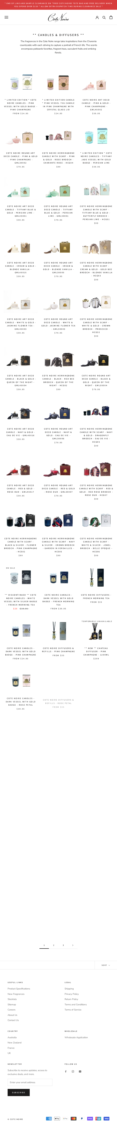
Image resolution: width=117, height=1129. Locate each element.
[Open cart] (111, 17)
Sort (105, 965)
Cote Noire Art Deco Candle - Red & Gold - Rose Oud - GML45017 (21, 488)
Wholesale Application (76, 1037)
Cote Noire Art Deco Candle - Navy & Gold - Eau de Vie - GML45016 (20, 432)
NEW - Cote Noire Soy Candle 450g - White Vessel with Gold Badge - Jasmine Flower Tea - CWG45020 (58, 761)
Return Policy (71, 999)
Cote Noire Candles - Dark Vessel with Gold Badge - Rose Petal (21, 701)
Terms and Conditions (76, 1004)
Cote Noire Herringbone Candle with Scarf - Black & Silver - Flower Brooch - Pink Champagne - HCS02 (20, 545)
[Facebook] (66, 1071)
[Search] (104, 17)
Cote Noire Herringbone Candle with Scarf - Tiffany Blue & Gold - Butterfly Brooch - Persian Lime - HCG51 (96, 213)
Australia (12, 1037)
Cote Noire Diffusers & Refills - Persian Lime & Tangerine (96, 814)
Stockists (12, 999)
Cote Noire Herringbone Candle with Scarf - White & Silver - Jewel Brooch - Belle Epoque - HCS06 (96, 545)
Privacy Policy (72, 994)
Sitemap (12, 1004)
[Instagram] (73, 1071)
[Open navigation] (6, 17)
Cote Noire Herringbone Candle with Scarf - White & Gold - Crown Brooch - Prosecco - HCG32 (96, 326)
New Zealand (14, 1042)
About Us (12, 1015)
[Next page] (73, 945)
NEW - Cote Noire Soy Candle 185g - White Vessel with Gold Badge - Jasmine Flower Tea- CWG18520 (96, 761)
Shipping (69, 988)
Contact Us (13, 1020)
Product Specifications (19, 988)
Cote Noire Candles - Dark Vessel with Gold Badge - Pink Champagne (20, 651)
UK (9, 1053)
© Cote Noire (15, 1119)
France (11, 1047)
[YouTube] (80, 1071)
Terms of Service (73, 1009)
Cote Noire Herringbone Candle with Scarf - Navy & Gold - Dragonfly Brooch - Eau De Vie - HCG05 (96, 435)
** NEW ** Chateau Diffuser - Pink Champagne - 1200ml (96, 651)
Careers (11, 1009)
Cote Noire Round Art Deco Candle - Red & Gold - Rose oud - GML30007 (58, 488)
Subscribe (18, 1092)
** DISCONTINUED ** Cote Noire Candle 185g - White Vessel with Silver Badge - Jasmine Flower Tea (96, 704)
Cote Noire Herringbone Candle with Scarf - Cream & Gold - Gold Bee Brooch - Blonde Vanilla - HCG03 (96, 269)
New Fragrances (16, 994)
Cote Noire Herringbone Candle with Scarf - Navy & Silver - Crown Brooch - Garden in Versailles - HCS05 (58, 545)
